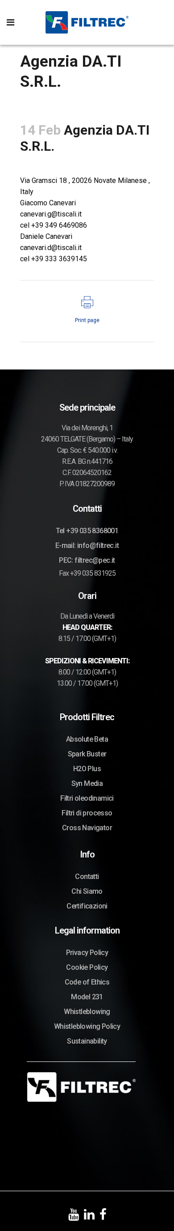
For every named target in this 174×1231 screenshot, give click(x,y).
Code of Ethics (87, 982)
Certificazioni (87, 906)
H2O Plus (87, 768)
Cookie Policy (87, 967)
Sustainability (87, 1041)
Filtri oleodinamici (87, 798)
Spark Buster (87, 754)
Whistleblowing (87, 1011)
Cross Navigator (87, 827)
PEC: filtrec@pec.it (87, 560)
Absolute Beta (87, 739)
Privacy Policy (87, 952)
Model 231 (87, 997)
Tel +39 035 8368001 (87, 530)
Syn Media (87, 783)
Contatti (87, 876)
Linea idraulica (95, 161)
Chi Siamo (87, 891)
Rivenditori (134, 161)
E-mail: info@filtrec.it (87, 545)
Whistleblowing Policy (87, 1026)
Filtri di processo (87, 813)
